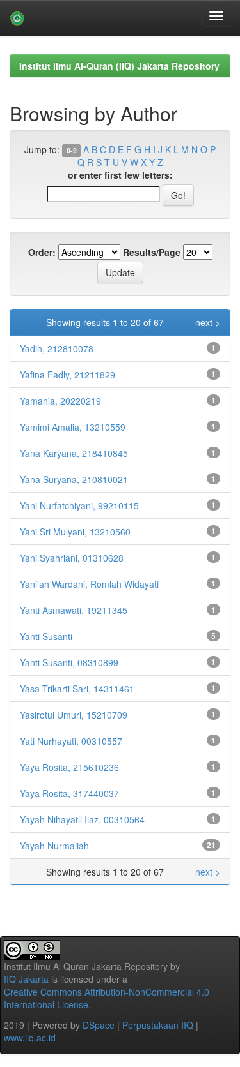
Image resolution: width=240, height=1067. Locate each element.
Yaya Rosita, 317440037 (69, 793)
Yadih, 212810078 (56, 348)
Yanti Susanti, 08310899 (69, 662)
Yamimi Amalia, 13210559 (72, 427)
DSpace (99, 1025)
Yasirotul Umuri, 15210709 (73, 714)
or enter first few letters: (120, 174)
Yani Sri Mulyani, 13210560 (75, 531)
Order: (42, 252)
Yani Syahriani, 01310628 (72, 557)
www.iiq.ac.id (30, 1037)
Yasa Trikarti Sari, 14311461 (77, 688)
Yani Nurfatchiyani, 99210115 (79, 505)
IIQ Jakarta (26, 979)
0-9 (72, 150)
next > (207, 322)
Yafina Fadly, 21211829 (67, 374)
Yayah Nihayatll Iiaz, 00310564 (82, 819)
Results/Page (151, 252)
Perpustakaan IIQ (157, 1025)
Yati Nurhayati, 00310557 (71, 741)
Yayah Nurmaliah (54, 845)
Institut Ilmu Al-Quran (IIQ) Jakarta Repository (119, 65)
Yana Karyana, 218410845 (74, 453)
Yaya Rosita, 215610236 (69, 767)
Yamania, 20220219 (60, 400)
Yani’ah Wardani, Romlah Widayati (89, 584)
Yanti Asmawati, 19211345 (73, 610)
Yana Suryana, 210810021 (74, 479)
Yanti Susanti (46, 636)
